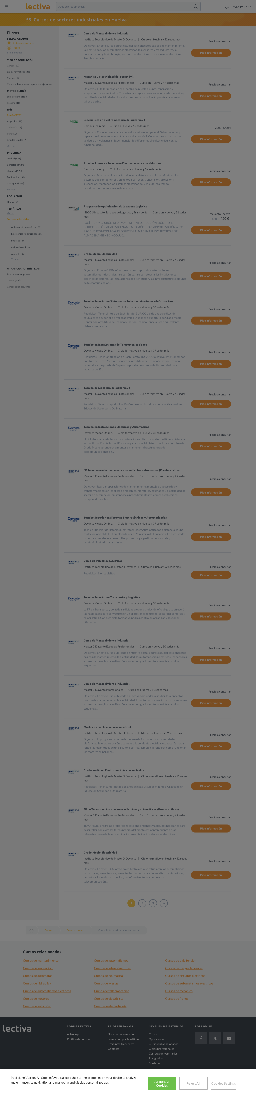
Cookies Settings (223, 1083)
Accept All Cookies (161, 1083)
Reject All (193, 1083)
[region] (128, 1081)
